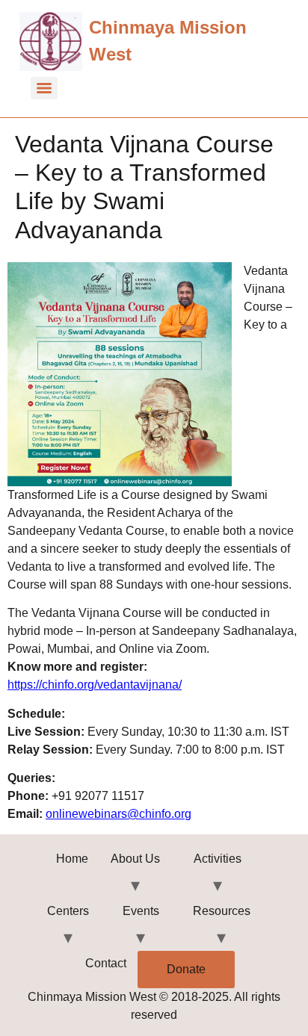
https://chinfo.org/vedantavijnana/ (94, 684)
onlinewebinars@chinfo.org (118, 813)
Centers (68, 911)
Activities (217, 858)
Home (72, 858)
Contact (105, 963)
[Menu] (44, 88)
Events (141, 911)
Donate (186, 969)
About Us (135, 858)
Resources (221, 911)
